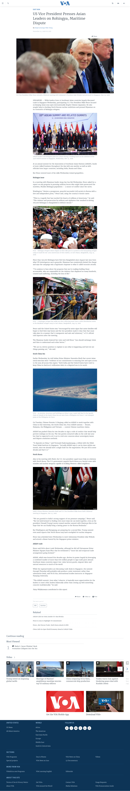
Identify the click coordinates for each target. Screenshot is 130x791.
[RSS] (85, 728)
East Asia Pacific (42, 735)
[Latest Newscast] (124, 3)
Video (9, 657)
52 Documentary (72, 760)
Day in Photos (41, 757)
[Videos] (118, 3)
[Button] (94, 36)
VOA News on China (73, 757)
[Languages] (112, 3)
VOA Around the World (44, 786)
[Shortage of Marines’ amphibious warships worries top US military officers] (50, 669)
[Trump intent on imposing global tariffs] (20, 669)
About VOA (10, 786)
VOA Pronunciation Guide (104, 786)
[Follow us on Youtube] (76, 728)
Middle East (40, 742)
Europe (38, 738)
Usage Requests (101, 782)
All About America (12, 731)
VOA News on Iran (42, 760)
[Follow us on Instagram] (80, 728)
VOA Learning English (44, 771)
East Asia (36, 9)
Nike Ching (49, 28)
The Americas (40, 731)
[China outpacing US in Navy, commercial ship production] (80, 669)
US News (9, 727)
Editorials (69, 771)
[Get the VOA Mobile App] (65, 701)
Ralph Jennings (40, 28)
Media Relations (71, 786)
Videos (97, 757)
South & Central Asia (43, 746)
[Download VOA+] (105, 701)
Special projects (12, 760)
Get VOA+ (39, 782)
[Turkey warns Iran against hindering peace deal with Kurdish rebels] (110, 669)
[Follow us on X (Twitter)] (71, 728)
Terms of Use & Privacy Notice (17, 782)
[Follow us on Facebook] (67, 728)
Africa (38, 727)
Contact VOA (70, 782)
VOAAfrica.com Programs (15, 771)
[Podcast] (89, 728)
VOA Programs (11, 757)
